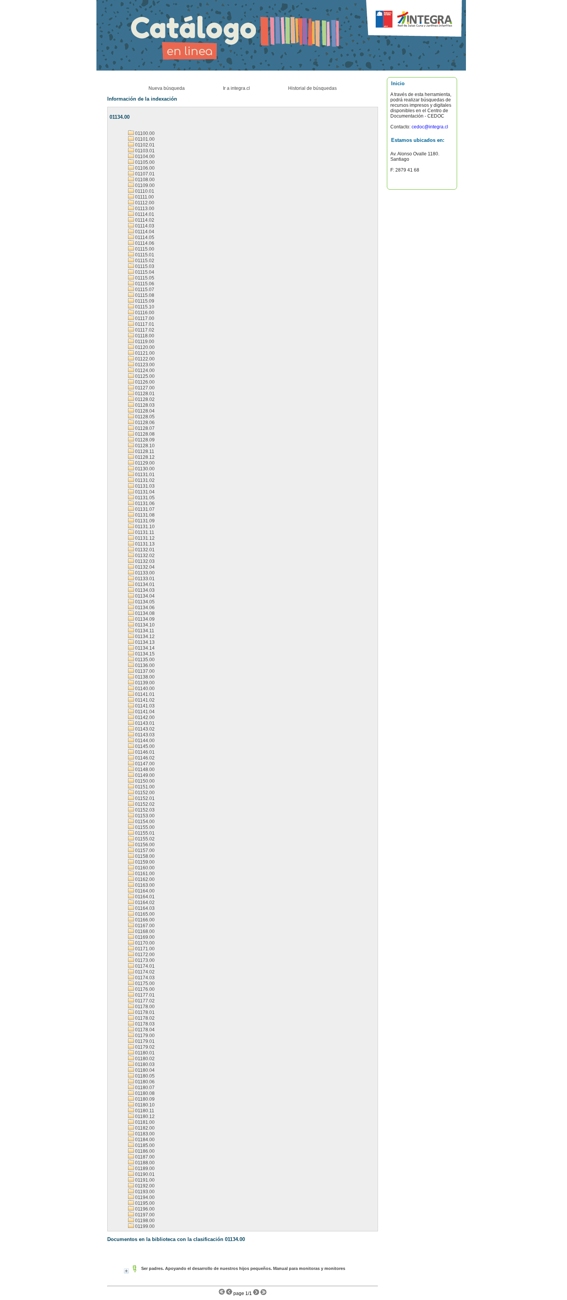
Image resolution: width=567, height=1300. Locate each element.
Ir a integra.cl (236, 88)
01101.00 (144, 139)
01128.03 (144, 405)
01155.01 (144, 833)
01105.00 (144, 162)
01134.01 (144, 584)
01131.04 (144, 492)
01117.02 (144, 330)
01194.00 (144, 1197)
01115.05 (144, 278)
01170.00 (144, 943)
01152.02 (144, 804)
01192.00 (144, 1186)
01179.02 (144, 1047)
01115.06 (144, 283)
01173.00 (144, 960)
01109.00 (144, 185)
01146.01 (144, 752)
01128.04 (144, 411)
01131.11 (144, 532)
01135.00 (144, 659)
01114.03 (144, 226)
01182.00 (144, 1128)
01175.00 (144, 983)
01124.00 (144, 370)
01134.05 (144, 602)
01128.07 (144, 428)
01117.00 (144, 318)
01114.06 (144, 243)
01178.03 (144, 1024)
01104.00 (144, 156)
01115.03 (144, 266)
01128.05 (144, 416)
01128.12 (144, 457)
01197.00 (144, 1214)
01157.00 (144, 850)
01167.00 (144, 925)
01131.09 (144, 521)
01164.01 (144, 896)
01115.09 (144, 301)
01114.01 (144, 214)
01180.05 (144, 1076)
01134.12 (144, 636)
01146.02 (144, 758)
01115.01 (144, 255)
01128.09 (144, 440)
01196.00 (144, 1209)
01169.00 (144, 937)
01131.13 (144, 544)
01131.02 (144, 480)
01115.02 (144, 260)
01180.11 (144, 1110)
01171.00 (144, 948)
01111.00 (144, 197)
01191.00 (144, 1180)
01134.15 (144, 654)
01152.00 (144, 792)
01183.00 (144, 1134)
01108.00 (144, 179)
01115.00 (144, 249)
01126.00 (144, 382)
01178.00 (144, 1006)
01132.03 (144, 561)
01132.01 (144, 549)
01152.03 (144, 810)
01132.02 (144, 555)
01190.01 (144, 1174)
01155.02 (144, 839)
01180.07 (144, 1087)
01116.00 (144, 312)
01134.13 (144, 642)
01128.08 (144, 434)
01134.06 (144, 607)
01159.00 (144, 862)
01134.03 (144, 590)
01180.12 (144, 1116)
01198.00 (144, 1220)
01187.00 (144, 1157)
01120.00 (144, 347)
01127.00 (144, 388)
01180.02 (144, 1058)
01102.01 (144, 145)
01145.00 (144, 746)
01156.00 (144, 844)
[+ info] (126, 1270)
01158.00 (144, 856)
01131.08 (144, 515)
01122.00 (144, 359)
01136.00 (144, 665)
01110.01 (144, 191)
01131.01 (144, 474)
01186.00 (144, 1151)
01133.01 (144, 578)
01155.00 (144, 827)
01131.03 (144, 486)
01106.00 (144, 168)
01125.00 (144, 376)
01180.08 (144, 1093)
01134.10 (144, 625)
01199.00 (144, 1226)
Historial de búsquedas (312, 88)
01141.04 (144, 711)
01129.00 (144, 463)
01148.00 (144, 769)
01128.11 (144, 451)
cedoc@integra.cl (429, 127)
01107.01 (144, 174)
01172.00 (144, 954)
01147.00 (144, 763)
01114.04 (144, 231)
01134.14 (144, 648)
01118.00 (144, 335)
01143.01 (144, 723)
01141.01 (144, 694)
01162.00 (144, 879)
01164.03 (144, 908)
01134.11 (144, 630)
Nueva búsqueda (166, 88)
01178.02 (144, 1018)
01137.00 (144, 671)
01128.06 (144, 422)
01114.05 (144, 237)
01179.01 (144, 1041)
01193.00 (144, 1191)
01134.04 (144, 596)
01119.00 (144, 341)
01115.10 (144, 307)
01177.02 (144, 1001)
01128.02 (144, 399)
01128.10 (144, 445)
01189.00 (144, 1168)
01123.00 (144, 364)
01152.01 (144, 798)
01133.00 (144, 573)
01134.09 (144, 619)
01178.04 (144, 1029)
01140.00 (144, 688)
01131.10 (144, 526)
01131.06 (144, 503)
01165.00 (144, 914)
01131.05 (144, 497)
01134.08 (144, 613)
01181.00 (144, 1122)
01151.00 (144, 787)
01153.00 (144, 815)
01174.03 (144, 977)
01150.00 (144, 781)
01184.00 (144, 1139)
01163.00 (144, 885)
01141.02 (144, 700)
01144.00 (144, 740)
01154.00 (144, 821)
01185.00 (144, 1145)
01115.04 (144, 272)
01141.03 (144, 706)
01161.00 (144, 873)
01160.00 (144, 868)
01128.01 (144, 393)
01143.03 (144, 735)
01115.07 (144, 289)
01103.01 (144, 150)
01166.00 (144, 920)
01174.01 (144, 966)
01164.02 (144, 902)
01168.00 (144, 931)
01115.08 (144, 295)
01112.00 (144, 202)
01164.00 (144, 891)
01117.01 (144, 324)
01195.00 (144, 1203)
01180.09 (144, 1099)
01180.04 (144, 1070)
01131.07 (144, 509)
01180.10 (144, 1105)
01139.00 (144, 682)
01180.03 (144, 1064)
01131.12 (144, 538)
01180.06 (144, 1081)
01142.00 (144, 717)
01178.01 (144, 1012)
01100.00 (144, 133)
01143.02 (144, 729)
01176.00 (144, 989)
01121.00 (144, 353)
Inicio (398, 83)
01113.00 (144, 208)
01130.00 (144, 469)
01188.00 (144, 1162)
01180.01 (144, 1053)
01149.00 (144, 775)
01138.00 (144, 677)
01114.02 (144, 220)
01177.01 (144, 995)
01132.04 (144, 567)
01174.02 (144, 972)
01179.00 (144, 1035)
